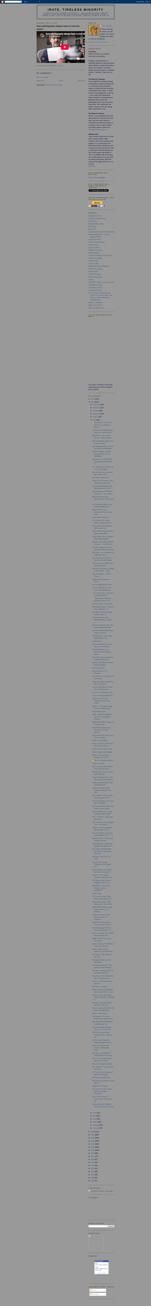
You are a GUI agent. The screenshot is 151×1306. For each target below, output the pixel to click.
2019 (93, 1147)
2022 (93, 1138)
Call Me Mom (107, 25)
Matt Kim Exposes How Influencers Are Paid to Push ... (103, 499)
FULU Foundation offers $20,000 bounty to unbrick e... (102, 620)
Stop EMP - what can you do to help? (101, 282)
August (95, 417)
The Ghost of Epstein (99, 986)
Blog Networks (99, 1261)
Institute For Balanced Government (100, 255)
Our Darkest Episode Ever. (101, 1077)
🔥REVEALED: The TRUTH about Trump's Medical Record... (101, 425)
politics (97, 1268)
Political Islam (93, 271)
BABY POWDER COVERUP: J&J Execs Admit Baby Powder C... (102, 717)
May (94, 1116)
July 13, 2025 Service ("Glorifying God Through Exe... (101, 864)
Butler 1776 (92, 229)
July (94, 420)
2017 (93, 1153)
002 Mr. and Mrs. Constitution (102, 604)
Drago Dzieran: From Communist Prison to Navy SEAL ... (102, 512)
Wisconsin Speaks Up (96, 308)
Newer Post (40, 81)
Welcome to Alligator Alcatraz (102, 1064)
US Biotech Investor (95, 288)
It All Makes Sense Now (100, 478)
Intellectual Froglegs (95, 258)
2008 (93, 1181)
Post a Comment (42, 77)
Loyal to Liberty (93, 263)
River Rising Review (95, 277)
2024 (93, 1132)
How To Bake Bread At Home (102, 585)
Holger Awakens (93, 253)
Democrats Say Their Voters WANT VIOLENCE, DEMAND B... (103, 997)
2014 (93, 1162)
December (96, 405)
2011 (93, 1171)
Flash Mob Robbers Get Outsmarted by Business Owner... (101, 652)
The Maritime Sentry (95, 285)
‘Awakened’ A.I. (97, 641)
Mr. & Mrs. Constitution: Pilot (102, 692)
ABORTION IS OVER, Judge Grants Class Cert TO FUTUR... (102, 909)
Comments (95, 1294)
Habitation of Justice (95, 250)
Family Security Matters (96, 242)
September (97, 414)
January (96, 1128)
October (96, 411)
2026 (93, 399)
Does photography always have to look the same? (58, 27)
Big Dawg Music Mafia (96, 224)
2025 (93, 402)
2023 (93, 1135)
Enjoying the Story (94, 239)
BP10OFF (91, 166)
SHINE (90, 280)
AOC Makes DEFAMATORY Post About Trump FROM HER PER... (102, 851)
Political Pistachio (94, 274)
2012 (93, 1168)
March (95, 1122)
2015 (93, 1159)
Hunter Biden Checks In (100, 517)
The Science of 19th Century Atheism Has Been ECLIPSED (102, 1091)
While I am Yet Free (95, 305)
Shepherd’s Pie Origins (100, 1086)
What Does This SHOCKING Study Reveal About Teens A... (102, 461)
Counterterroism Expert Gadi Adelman (101, 232)
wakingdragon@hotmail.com (98, 130)
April (94, 1119)
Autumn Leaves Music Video (102, 749)
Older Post (81, 81)
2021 (93, 1141)
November (96, 408)
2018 (93, 1150)
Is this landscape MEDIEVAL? (102, 695)
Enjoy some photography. (97, 177)
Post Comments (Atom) (54, 85)
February (96, 1125)
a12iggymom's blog (95, 216)
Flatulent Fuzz (93, 245)
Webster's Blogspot (95, 302)
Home (61, 81)
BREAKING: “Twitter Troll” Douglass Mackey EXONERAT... (101, 888)
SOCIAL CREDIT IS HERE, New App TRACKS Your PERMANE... (101, 454)
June (95, 1113)
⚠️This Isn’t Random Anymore (102, 760)
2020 (93, 1144)
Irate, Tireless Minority (76, 9)
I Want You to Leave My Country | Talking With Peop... (100, 1048)
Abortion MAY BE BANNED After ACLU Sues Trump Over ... (103, 1106)
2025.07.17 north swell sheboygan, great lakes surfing (101, 701)
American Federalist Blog (97, 218)
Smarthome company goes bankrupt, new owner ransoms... (101, 730)
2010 (93, 1174)
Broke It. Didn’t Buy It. (100, 1013)
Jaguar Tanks (96, 893)
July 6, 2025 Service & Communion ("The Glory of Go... (102, 1099)
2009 (93, 1178)
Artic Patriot (92, 221)
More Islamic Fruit (98, 668)
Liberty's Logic (93, 261)
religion (102, 1268)
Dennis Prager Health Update (102, 752)
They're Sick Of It (98, 763)
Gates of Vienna (94, 247)
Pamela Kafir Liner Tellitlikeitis (98, 266)
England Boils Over (98, 711)
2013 (93, 1165)
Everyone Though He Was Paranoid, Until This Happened (101, 917)
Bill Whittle (92, 226)
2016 (93, 1156)
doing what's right (101, 1269)
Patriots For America (95, 269)
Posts (93, 1290)
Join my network (101, 1273)
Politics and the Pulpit (99, 740)
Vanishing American (95, 290)
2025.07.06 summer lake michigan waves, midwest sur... (102, 1035)
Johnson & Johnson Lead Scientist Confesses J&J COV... (101, 790)
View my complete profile (98, 42)
